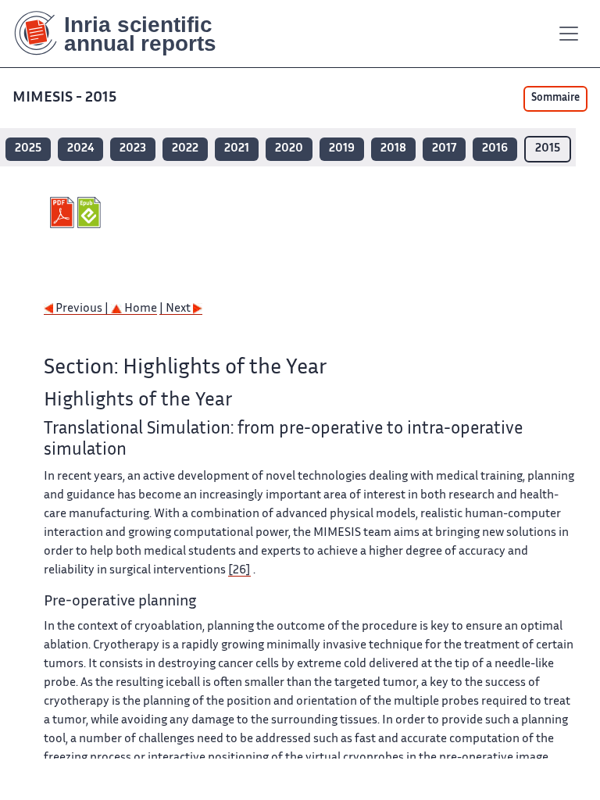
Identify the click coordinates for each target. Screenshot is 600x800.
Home (139, 309)
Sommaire (555, 98)
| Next (176, 309)
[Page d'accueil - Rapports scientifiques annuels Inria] (126, 33)
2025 (28, 149)
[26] (239, 571)
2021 (236, 149)
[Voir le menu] (569, 33)
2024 (80, 149)
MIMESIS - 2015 (64, 98)
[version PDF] (63, 212)
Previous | (82, 309)
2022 (185, 149)
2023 (133, 149)
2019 (342, 149)
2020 (289, 149)
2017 (444, 149)
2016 (495, 149)
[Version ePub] (91, 212)
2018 (393, 149)
